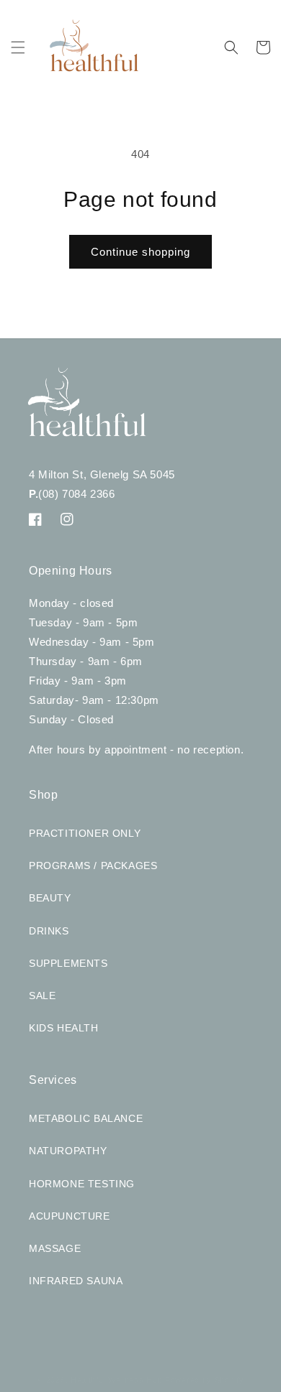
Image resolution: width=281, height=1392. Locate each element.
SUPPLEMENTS (68, 963)
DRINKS (49, 931)
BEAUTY (50, 898)
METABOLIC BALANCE (86, 1118)
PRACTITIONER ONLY (84, 833)
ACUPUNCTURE (69, 1216)
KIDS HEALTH (64, 1028)
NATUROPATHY (68, 1150)
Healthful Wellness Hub (116, 1379)
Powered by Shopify (204, 1379)
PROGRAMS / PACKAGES (93, 865)
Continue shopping (140, 252)
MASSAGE (55, 1248)
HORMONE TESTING (82, 1183)
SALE (42, 995)
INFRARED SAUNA (75, 1280)
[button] (18, 47)
